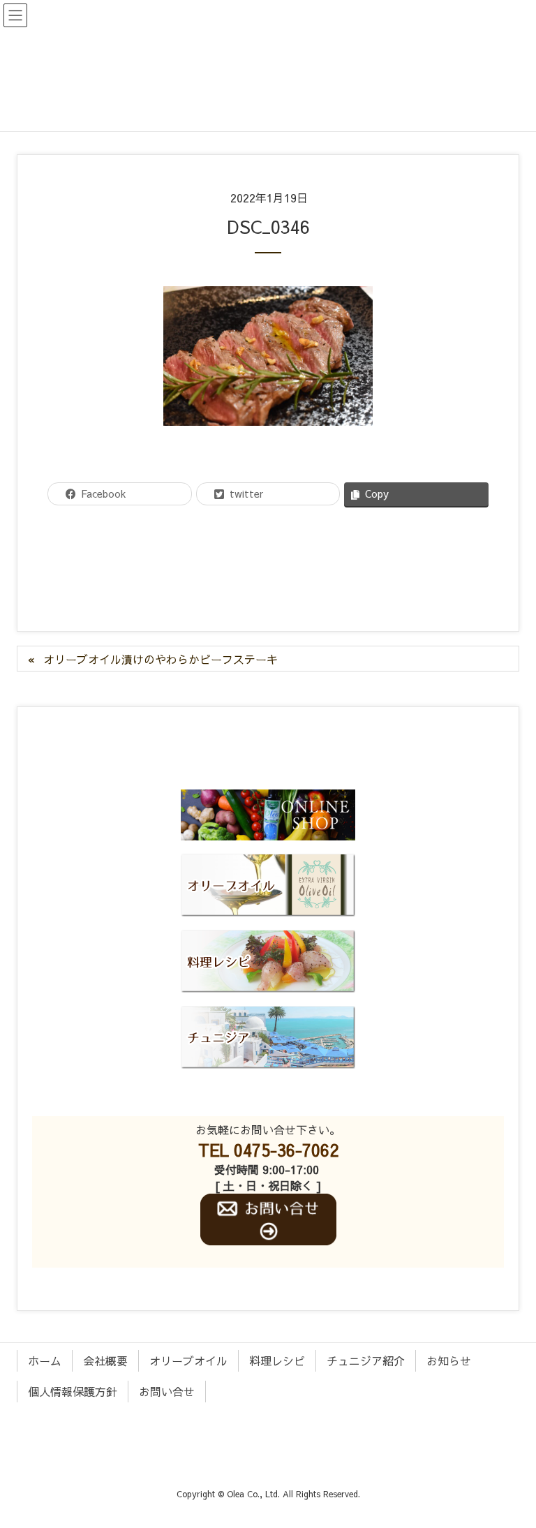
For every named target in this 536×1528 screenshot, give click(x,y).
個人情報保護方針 (72, 1391)
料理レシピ (277, 1360)
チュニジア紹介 (366, 1360)
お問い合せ (167, 1391)
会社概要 (105, 1360)
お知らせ (448, 1360)
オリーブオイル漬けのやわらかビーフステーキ (160, 659)
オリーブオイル (188, 1360)
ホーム (44, 1360)
